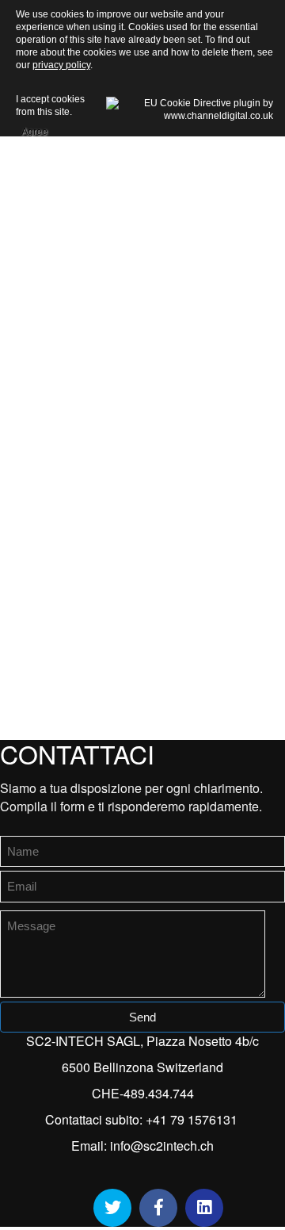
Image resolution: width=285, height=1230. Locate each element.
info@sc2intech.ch (162, 1145)
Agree (34, 129)
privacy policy (61, 65)
